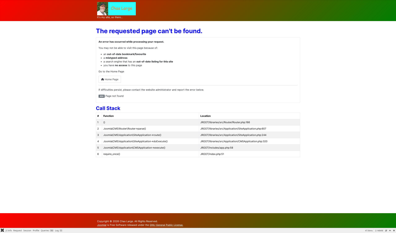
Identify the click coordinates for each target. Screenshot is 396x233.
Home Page (111, 79)
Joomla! (101, 224)
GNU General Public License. (166, 224)
